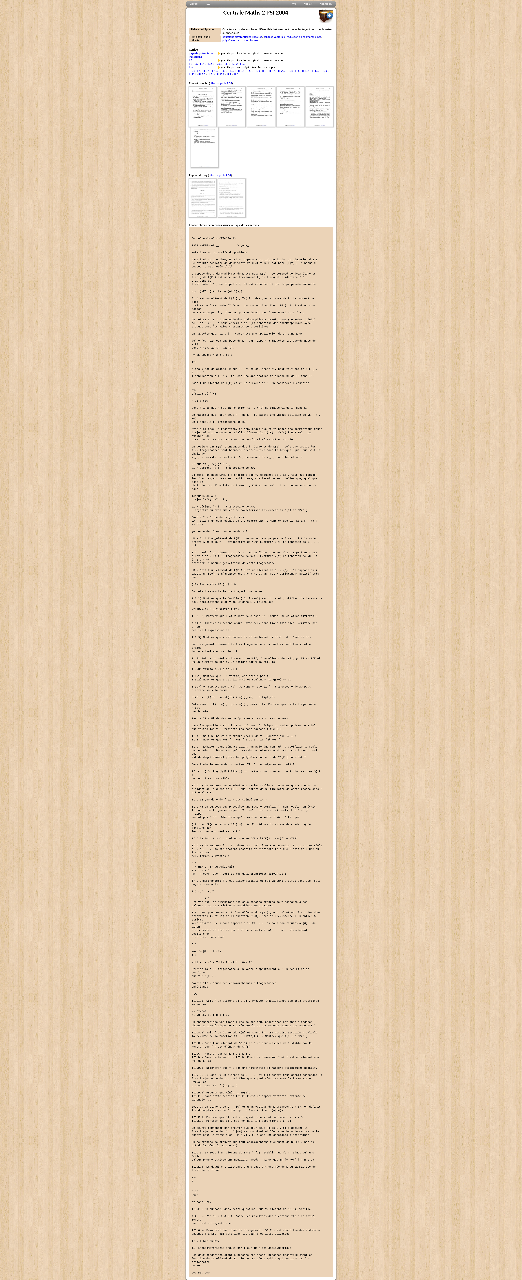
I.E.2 (235, 64)
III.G (236, 74)
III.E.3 (211, 74)
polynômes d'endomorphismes (240, 40)
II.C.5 (241, 71)
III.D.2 (315, 71)
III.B (290, 71)
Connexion (326, 4)
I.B (190, 64)
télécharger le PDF (221, 83)
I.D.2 (211, 64)
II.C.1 (206, 71)
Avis (294, 4)
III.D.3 (325, 71)
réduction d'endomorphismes (304, 37)
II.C (199, 71)
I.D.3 (219, 64)
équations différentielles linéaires (242, 37)
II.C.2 (215, 71)
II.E (264, 71)
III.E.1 (192, 74)
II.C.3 (224, 71)
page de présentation (201, 53)
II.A (191, 67)
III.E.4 (220, 74)
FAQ (208, 4)
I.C (196, 64)
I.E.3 (243, 64)
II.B (193, 71)
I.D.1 (203, 64)
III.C (297, 71)
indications (195, 57)
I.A (190, 60)
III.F (228, 74)
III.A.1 (272, 71)
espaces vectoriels (274, 37)
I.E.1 (227, 64)
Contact (308, 4)
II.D (258, 71)
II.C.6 (250, 71)
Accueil (194, 4)
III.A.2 (281, 71)
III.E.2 (201, 74)
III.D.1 (306, 71)
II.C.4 (232, 71)
